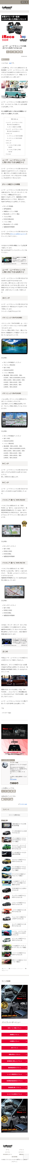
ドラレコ (21, 1149)
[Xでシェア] (7, 51)
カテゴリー (21, 1152)
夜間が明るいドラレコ (14, 1054)
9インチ (9, 140)
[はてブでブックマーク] (14, 51)
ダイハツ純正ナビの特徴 (15, 127)
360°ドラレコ (14, 1047)
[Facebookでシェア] (11, 51)
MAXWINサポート (7, 1154)
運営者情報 (14, 1156)
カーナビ (7, 1152)
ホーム (7, 1149)
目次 (12, 119)
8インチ (9, 143)
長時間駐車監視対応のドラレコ (14, 1080)
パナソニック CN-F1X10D (15, 138)
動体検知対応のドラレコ (14, 1067)
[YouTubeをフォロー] (17, 783)
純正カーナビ (6, 59)
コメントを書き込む (14, 815)
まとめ (9, 154)
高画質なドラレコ (14, 1034)
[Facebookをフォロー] (15, 783)
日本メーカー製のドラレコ (14, 1028)
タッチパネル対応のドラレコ (14, 1094)
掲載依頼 (21, 1154)
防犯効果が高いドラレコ (14, 1087)
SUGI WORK (13, 779)
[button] (21, 51)
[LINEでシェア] (17, 51)
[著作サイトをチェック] (11, 783)
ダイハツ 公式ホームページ (18, 234)
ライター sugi (14, 762)
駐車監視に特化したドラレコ (14, 1061)
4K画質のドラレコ (14, 1041)
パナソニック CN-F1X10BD (16, 136)
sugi (10, 63)
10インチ (9, 133)
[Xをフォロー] (13, 783)
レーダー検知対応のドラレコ (14, 1074)
